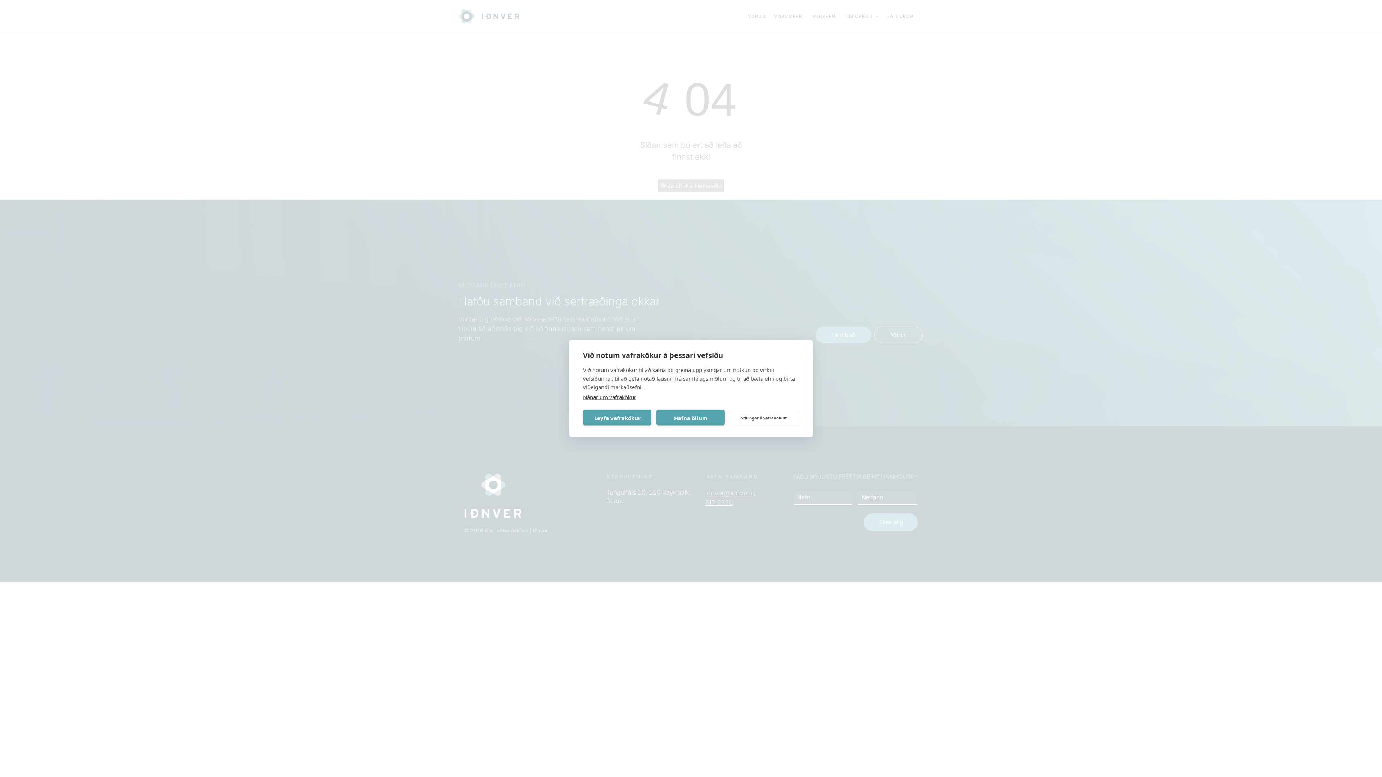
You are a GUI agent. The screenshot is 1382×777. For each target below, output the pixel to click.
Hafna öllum (691, 417)
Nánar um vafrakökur (609, 397)
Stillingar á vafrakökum (764, 417)
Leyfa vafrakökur (617, 417)
